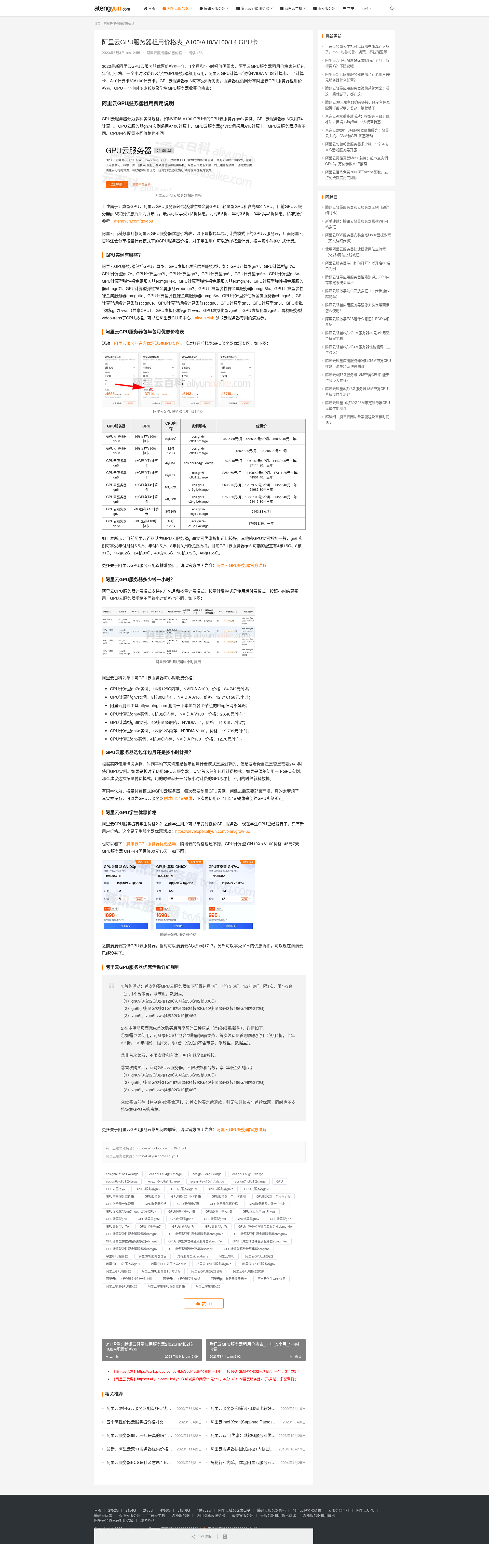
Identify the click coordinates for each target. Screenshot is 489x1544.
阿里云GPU (227, 1256)
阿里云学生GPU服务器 (121, 1286)
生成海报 (203, 1536)
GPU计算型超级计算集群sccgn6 (191, 1249)
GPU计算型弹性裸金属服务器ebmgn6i (132, 1233)
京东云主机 (292, 8)
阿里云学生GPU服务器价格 (166, 1286)
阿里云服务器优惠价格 (164, 52)
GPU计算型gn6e (181, 1218)
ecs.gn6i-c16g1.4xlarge (122, 1174)
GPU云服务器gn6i (147, 1189)
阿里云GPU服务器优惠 (248, 1271)
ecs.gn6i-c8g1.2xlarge (247, 1174)
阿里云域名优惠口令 (234, 1510)
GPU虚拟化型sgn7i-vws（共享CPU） (132, 1211)
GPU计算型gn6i (215, 1218)
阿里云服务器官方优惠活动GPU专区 (147, 343)
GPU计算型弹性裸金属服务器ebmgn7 (132, 1241)
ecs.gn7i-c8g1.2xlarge (250, 1181)
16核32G (204, 1510)
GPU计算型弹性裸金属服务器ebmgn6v (260, 1233)
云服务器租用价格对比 (278, 1515)
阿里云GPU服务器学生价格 (181, 1278)
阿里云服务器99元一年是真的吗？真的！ (143, 1435)
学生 (350, 8)
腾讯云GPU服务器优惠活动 (151, 844)
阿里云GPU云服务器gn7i (259, 1264)
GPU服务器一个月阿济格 (273, 1196)
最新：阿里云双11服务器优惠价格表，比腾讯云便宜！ (154, 1449)
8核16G (184, 1510)
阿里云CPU (365, 1510)
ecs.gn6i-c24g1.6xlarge (165, 1174)
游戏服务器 (181, 1515)
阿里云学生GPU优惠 (271, 1278)
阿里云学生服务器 (208, 1286)
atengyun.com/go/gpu (133, 221)
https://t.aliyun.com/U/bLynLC (157, 1155)
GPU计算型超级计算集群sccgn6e (247, 1249)
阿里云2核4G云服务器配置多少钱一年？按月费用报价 (154, 1408)
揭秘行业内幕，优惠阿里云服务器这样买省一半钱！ (257, 1462)
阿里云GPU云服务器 (259, 1256)
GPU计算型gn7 (280, 1218)
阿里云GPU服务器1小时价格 (161, 1271)
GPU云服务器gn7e (221, 1189)
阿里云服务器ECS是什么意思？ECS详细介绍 (147, 1462)
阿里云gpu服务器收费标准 (229, 1278)
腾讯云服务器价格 (271, 1510)
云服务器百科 (338, 1510)
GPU (279, 1181)
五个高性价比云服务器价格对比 (135, 1422)
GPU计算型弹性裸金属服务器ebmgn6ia (196, 1233)
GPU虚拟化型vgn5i (181, 1211)
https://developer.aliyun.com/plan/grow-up (212, 831)
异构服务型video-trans (192, 1256)
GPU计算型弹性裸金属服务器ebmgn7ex (260, 1241)
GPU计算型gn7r (183, 1226)
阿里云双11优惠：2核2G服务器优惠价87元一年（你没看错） (258, 1435)
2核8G (148, 1510)
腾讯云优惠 (103, 1515)
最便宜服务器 (242, 1515)
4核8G (165, 1510)
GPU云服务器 (115, 1189)
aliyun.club (204, 318)
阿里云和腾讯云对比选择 (113, 1520)
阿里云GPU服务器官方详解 (241, 565)
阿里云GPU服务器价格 (206, 1271)
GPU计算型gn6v (248, 1218)
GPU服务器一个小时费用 (229, 1196)
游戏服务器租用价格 (319, 1515)
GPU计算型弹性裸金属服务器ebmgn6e (265, 1226)
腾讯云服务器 (214, 8)
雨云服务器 (326, 8)
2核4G (131, 1510)
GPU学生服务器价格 (120, 1196)
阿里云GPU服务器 (118, 1271)
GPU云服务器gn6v (184, 1189)
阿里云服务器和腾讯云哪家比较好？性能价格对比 (255, 1408)
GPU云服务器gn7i (256, 1189)
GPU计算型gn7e (117, 1226)
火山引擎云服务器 (211, 1515)
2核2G (113, 1510)
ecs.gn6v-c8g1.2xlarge (122, 1181)
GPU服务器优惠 (188, 1203)
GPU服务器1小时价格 (186, 1196)
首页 (151, 8)
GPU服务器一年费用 (120, 1203)
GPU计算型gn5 (116, 1218)
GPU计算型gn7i (150, 1226)
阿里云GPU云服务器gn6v (168, 1264)
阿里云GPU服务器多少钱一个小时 (129, 1278)
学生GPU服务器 (117, 1256)
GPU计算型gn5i (149, 1218)
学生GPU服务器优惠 (153, 1256)
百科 (365, 8)
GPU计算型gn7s (216, 1226)
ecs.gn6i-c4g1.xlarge (207, 1174)
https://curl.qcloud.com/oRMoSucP (161, 1148)
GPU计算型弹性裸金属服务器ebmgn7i (132, 1249)
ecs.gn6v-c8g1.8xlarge (164, 1181)
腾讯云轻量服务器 (254, 8)
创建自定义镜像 (178, 798)
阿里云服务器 (177, 8)
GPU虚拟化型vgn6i (219, 1211)
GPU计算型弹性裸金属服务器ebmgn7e (195, 1241)
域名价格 (147, 1520)
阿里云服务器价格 (307, 1510)
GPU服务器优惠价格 (224, 1203)
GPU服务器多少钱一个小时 (267, 1203)
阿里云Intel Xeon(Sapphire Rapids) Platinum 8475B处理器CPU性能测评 (258, 1422)
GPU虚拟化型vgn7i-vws (259, 1211)
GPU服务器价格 (156, 1203)
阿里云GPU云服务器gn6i (123, 1264)
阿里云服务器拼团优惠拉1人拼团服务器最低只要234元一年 (258, 1449)
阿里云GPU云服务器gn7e (214, 1264)
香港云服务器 (129, 1515)
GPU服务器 (152, 1196)
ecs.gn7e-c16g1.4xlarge (207, 1181)
